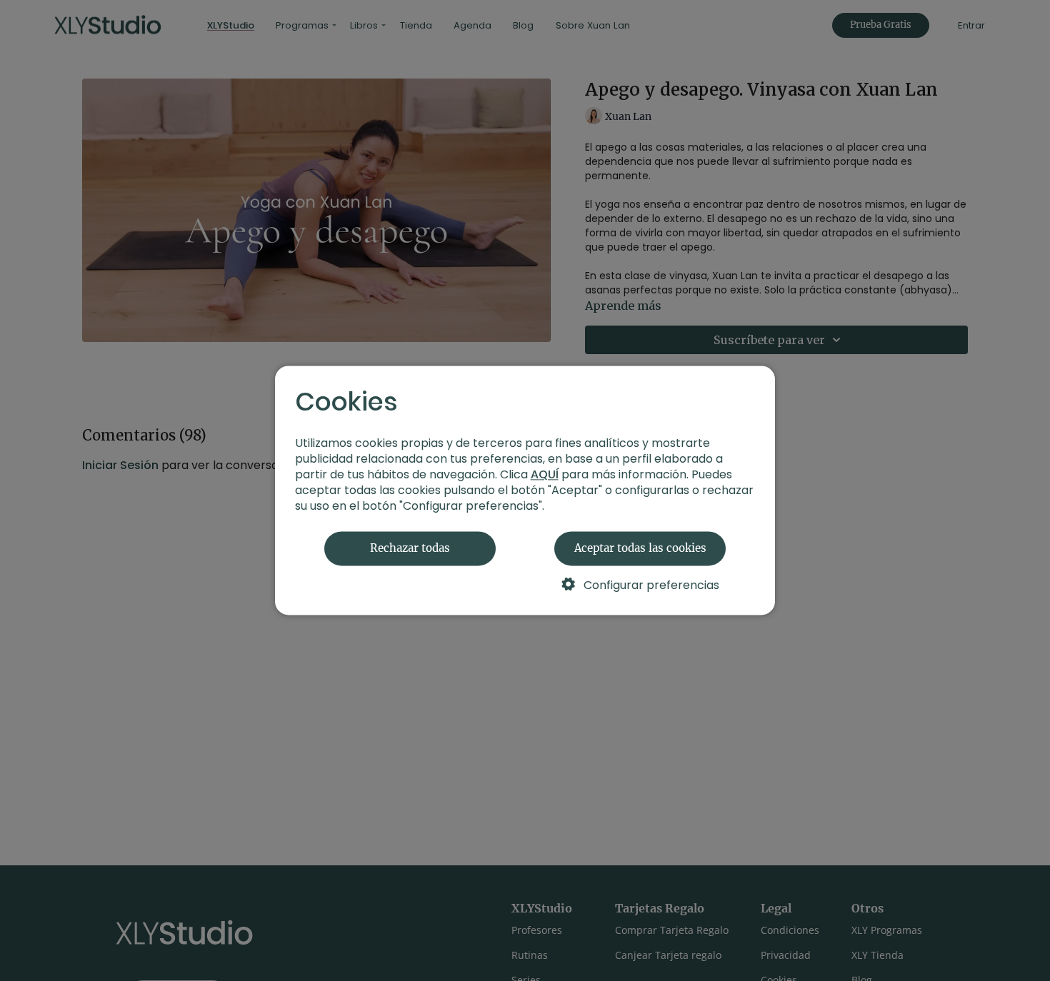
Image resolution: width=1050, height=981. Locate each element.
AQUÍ (545, 475)
